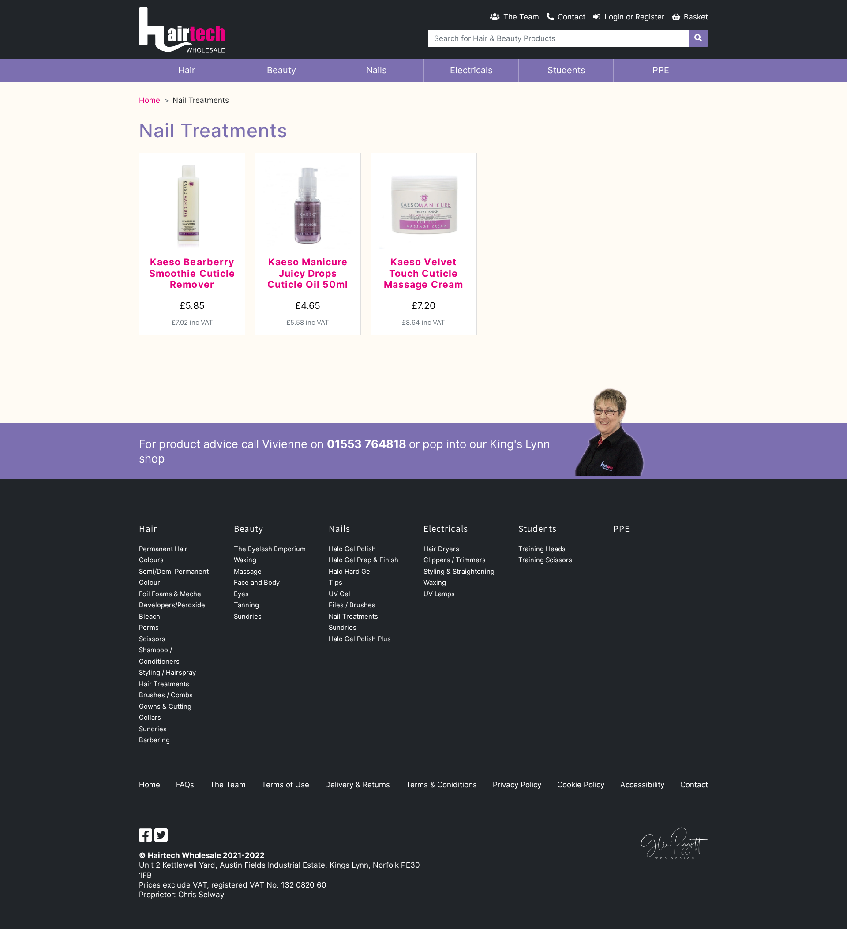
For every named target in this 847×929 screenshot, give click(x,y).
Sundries (153, 729)
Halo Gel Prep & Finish (363, 560)
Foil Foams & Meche (170, 594)
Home (149, 100)
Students (566, 70)
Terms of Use (285, 784)
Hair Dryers (441, 549)
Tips (335, 583)
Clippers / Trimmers (455, 560)
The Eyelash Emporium (270, 549)
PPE (660, 70)
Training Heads (542, 549)
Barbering (154, 740)
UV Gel (339, 594)
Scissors (152, 639)
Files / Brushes (352, 605)
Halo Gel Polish (352, 549)
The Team (228, 784)
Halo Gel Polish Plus (360, 639)
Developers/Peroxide (172, 605)
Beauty (281, 70)
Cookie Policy (580, 784)
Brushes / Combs (166, 695)
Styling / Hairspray (167, 673)
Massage (248, 571)
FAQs (185, 784)
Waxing (245, 560)
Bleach (149, 617)
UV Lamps (439, 594)
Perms (149, 628)
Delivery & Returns (357, 784)
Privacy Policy (517, 784)
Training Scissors (545, 560)
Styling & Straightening (459, 571)
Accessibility (642, 784)
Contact (694, 784)
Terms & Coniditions (441, 784)
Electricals (471, 70)
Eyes (241, 594)
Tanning (246, 605)
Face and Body (257, 583)
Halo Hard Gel (350, 571)
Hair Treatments (164, 684)
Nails (376, 70)
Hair (186, 70)
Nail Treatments (353, 617)
